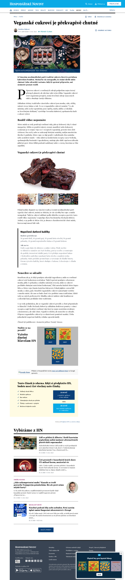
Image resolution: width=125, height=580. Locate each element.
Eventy (91, 550)
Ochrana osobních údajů (73, 547)
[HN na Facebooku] (29, 561)
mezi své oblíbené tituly (60, 371)
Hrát (50, 342)
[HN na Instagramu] (32, 561)
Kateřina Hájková (23, 29)
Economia (52, 553)
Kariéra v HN (52, 556)
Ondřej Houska (19, 479)
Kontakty (51, 547)
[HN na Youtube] (41, 561)
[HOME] (11, 10)
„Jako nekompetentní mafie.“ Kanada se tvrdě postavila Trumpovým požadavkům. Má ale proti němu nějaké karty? (39, 485)
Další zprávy (46, 530)
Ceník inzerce (53, 559)
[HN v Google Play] (21, 570)
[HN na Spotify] (38, 561)
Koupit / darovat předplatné (97, 547)
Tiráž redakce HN (54, 550)
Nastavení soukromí (72, 553)
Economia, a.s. (27, 550)
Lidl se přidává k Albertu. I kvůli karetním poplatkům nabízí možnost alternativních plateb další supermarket (58, 440)
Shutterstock (43, 70)
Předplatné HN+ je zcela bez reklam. (70, 421)
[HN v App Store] (35, 570)
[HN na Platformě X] (26, 561)
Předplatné (114, 4)
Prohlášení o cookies (72, 550)
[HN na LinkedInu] (35, 561)
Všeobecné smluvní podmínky (75, 556)
